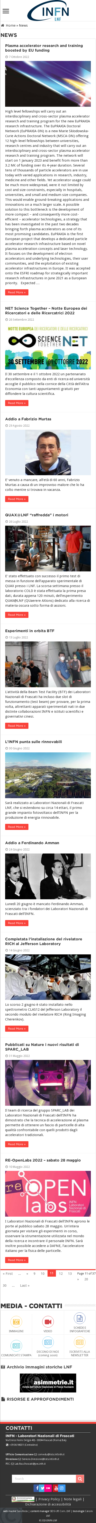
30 (5, 1285)
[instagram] (60, 1488)
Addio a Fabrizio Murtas (28, 419)
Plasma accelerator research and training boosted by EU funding (44, 48)
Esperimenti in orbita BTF (30, 631)
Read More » (17, 292)
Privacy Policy (49, 1499)
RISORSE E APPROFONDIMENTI (40, 1399)
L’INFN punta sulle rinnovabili (33, 742)
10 (43, 1274)
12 (61, 1274)
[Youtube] (55, 1488)
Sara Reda (22, 1511)
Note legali (73, 1499)
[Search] (80, 1479)
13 (70, 1274)
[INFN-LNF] (48, 9)
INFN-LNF (52, 1520)
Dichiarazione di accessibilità (48, 1504)
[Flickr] (48, 1488)
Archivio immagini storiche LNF (39, 1366)
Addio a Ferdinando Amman (32, 843)
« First (8, 1274)
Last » (25, 1285)
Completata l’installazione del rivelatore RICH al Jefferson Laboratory (43, 941)
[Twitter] (41, 1488)
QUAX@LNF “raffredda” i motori (36, 515)
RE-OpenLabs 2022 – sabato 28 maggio (43, 1160)
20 (86, 1279)
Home (10, 25)
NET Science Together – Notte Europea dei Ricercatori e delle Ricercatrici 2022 (46, 310)
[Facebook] (36, 1488)
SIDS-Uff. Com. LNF (60, 1511)
